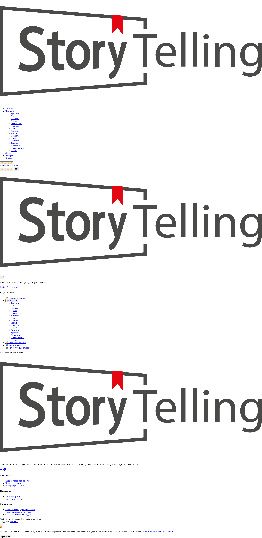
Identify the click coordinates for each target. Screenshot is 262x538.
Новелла (15, 126)
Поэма (14, 138)
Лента (8, 153)
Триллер (15, 114)
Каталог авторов (14, 345)
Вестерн (15, 118)
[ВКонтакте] (1, 470)
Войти (3, 165)
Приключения (17, 148)
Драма (14, 121)
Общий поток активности (17, 481)
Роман (14, 133)
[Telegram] (4, 470)
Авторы (9, 155)
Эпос (13, 128)
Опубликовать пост (14, 499)
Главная (9, 108)
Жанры (9, 111)
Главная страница (15, 298)
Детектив (15, 145)
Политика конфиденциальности (20, 509)
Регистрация (12, 165)
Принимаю (5, 537)
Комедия (15, 141)
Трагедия (15, 143)
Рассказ (14, 116)
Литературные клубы (17, 348)
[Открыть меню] (16, 169)
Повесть (15, 136)
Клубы (8, 158)
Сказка (14, 150)
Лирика (14, 131)
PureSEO (14, 521)
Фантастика (16, 123)
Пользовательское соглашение (19, 512)
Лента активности (15, 342)
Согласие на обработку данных (20, 514)
